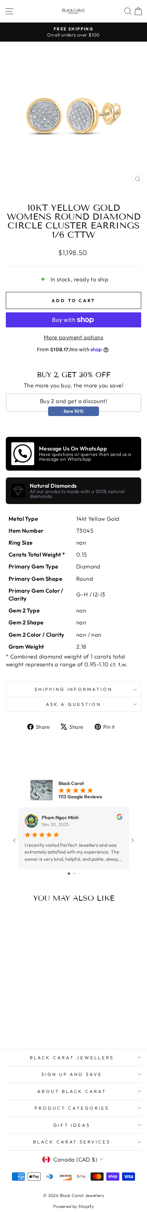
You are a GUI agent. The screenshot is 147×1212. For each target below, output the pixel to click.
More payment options (73, 337)
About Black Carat (71, 1091)
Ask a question (73, 704)
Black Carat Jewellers (71, 1057)
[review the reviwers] (119, 818)
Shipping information (74, 689)
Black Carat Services (72, 1141)
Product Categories (72, 1108)
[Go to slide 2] (74, 873)
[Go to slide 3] (79, 873)
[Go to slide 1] (69, 873)
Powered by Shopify (73, 1206)
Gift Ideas (72, 1125)
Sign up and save (72, 1074)
